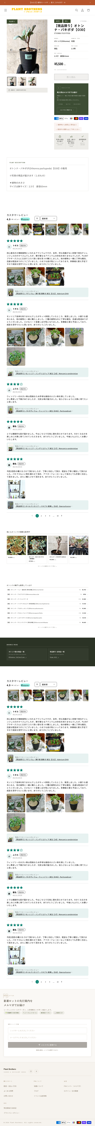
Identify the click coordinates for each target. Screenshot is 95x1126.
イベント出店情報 (40, 1096)
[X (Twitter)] (36, 1071)
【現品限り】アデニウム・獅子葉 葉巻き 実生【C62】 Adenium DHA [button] (42, 293)
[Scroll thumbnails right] (85, 229)
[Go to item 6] (76, 229)
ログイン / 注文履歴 (71, 1091)
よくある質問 (8, 1091)
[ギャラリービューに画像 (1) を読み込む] (11, 81)
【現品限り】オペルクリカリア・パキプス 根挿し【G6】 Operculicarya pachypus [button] (43, 506)
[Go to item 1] (13, 229)
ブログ (36, 1091)
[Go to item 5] (63, 229)
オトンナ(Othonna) (62, 41)
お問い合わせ (8, 1096)
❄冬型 (58, 21)
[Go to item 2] (26, 229)
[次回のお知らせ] (90, 2)
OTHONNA (84, 21)
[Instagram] (31, 1071)
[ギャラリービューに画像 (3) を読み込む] (32, 81)
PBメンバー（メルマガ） (73, 1086)
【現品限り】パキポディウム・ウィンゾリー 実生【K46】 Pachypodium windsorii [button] (43, 411)
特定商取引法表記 (10, 1108)
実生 (67, 21)
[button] (6, 10)
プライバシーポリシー (12, 1113)
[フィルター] (37, 218)
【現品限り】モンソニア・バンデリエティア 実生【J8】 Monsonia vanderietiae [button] (46, 373)
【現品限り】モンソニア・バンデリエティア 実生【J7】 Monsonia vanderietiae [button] (46, 448)
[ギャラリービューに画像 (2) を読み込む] (21, 81)
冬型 (73, 41)
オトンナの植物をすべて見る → (47, 566)
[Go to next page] (62, 515)
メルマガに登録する (67, 110)
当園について (38, 1086)
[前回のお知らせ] (4, 2)
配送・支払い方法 (10, 1086)
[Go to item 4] (51, 229)
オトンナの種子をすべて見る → (47, 627)
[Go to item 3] (38, 229)
